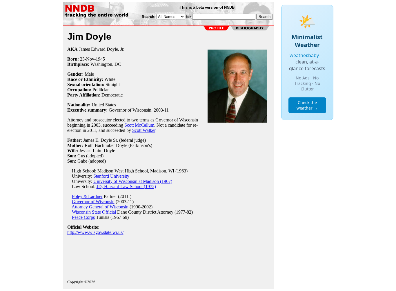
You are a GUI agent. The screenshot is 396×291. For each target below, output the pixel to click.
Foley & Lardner (87, 196)
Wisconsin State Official (94, 212)
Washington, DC (105, 64)
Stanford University (111, 176)
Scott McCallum (139, 125)
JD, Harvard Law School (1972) (126, 186)
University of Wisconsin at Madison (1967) (132, 181)
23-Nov (87, 59)
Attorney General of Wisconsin (100, 206)
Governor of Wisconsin (93, 201)
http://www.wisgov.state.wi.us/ (95, 232)
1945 (100, 59)
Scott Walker (143, 130)
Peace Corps (83, 217)
